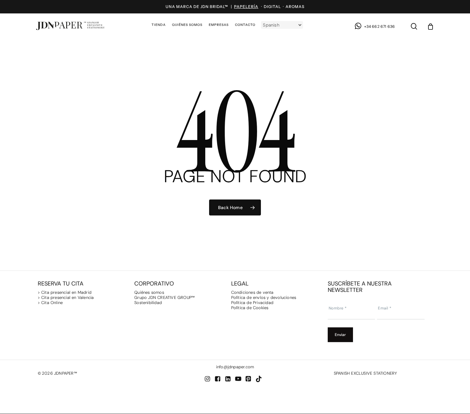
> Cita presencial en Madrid (65, 292)
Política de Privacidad (252, 302)
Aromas (295, 6)
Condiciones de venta (252, 292)
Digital (272, 6)
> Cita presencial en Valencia (66, 297)
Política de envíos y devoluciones (263, 297)
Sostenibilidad (148, 302)
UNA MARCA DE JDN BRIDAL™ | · (215, 6)
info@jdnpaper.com (235, 367)
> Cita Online (50, 302)
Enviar (340, 334)
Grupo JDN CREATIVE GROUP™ (164, 297)
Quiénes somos (149, 292)
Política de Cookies (250, 307)
